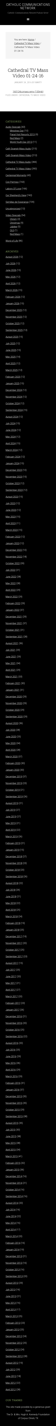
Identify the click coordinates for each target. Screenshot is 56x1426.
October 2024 (13, 403)
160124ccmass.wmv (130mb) (28, 91)
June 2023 (11, 510)
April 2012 (11, 1389)
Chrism (13, 219)
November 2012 (14, 1343)
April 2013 (11, 1309)
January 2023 (12, 543)
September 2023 (14, 490)
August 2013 (12, 1283)
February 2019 (13, 843)
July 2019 (10, 810)
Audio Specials (13, 127)
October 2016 (13, 1029)
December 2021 (14, 616)
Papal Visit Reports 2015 (22, 134)
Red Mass (15, 138)
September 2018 (14, 876)
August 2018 (12, 883)
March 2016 (12, 1076)
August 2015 (12, 1123)
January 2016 (12, 1089)
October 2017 (13, 949)
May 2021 (11, 663)
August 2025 (12, 336)
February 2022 (13, 603)
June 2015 (11, 1136)
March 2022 (12, 596)
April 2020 (11, 750)
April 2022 (11, 590)
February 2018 (13, 923)
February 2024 (13, 456)
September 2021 (14, 636)
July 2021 (10, 650)
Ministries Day (17, 130)
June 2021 (11, 656)
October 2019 (13, 790)
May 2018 (11, 903)
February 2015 (13, 1163)
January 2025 (12, 383)
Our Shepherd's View (16, 195)
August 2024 (12, 416)
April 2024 (11, 443)
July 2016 (10, 1049)
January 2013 (12, 1329)
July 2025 (10, 343)
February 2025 (13, 376)
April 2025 (11, 363)
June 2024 (11, 430)
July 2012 (10, 1369)
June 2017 (11, 976)
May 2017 (11, 983)
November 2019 (14, 783)
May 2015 (11, 1143)
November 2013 (14, 1263)
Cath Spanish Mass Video (18, 155)
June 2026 (11, 270)
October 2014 (13, 1189)
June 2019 (11, 816)
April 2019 (11, 830)
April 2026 (11, 283)
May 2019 (11, 823)
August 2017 (12, 963)
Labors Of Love (13, 188)
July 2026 (10, 263)
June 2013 (11, 1296)
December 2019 (14, 776)
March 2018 (12, 916)
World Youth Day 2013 (21, 142)
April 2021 (11, 670)
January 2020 (12, 770)
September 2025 (14, 330)
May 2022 (11, 583)
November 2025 (14, 316)
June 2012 (11, 1376)
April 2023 (11, 523)
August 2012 (12, 1363)
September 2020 (14, 716)
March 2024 (12, 450)
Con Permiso (12, 182)
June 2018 (11, 896)
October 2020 (13, 710)
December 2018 (14, 856)
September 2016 (14, 1036)
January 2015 (12, 1169)
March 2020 (12, 756)
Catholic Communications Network (28, 6)
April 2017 (11, 989)
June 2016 (11, 1056)
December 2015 (14, 1096)
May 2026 (11, 276)
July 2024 (10, 423)
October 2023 (13, 483)
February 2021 (13, 683)
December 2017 (14, 936)
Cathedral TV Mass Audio (18, 162)
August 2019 (12, 803)
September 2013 (14, 1276)
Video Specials (13, 215)
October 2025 (13, 323)
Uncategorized (13, 208)
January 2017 (12, 1009)
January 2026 (12, 303)
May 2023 (11, 516)
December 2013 (14, 1256)
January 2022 (12, 610)
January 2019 (12, 850)
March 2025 (12, 370)
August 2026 (12, 257)
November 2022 (14, 556)
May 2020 (11, 743)
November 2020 (14, 703)
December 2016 (14, 1016)
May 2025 (11, 356)
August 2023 (12, 496)
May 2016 (11, 1063)
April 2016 (11, 1069)
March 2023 (12, 530)
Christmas (15, 222)
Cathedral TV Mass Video (32, 95)
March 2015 (12, 1156)
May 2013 (11, 1303)
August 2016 (12, 1043)
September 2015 (14, 1116)
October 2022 (13, 563)
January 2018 (12, 929)
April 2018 (11, 909)
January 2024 (12, 463)
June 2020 (11, 736)
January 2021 (12, 690)
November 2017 (14, 943)
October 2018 (13, 869)
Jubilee (13, 226)
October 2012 (13, 1349)
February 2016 (13, 1083)
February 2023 (13, 536)
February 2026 (13, 296)
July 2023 (10, 503)
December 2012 (14, 1336)
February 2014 (13, 1243)
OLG (12, 230)
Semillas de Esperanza (17, 202)
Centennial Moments (16, 175)
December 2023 (14, 470)
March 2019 (12, 836)
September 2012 (14, 1356)
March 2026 (12, 290)
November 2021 (14, 623)
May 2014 (11, 1223)
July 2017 (10, 969)
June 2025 (11, 350)
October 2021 (13, 630)
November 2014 (14, 1183)
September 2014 (14, 1196)
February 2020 (13, 763)
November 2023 (14, 476)
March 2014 (12, 1236)
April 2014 (11, 1229)
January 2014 (12, 1249)
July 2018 (10, 889)
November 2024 (14, 396)
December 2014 (14, 1176)
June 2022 (11, 576)
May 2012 (11, 1383)
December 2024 (14, 390)
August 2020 (12, 723)
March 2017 (12, 996)
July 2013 (10, 1289)
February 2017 (13, 1003)
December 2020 (14, 696)
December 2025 (14, 310)
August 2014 (12, 1203)
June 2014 (11, 1216)
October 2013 (13, 1269)
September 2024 (14, 410)
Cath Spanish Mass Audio (18, 148)
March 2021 (12, 676)
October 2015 (13, 1109)
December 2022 (14, 550)
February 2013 (13, 1323)
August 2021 (12, 643)
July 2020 (10, 730)
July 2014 (10, 1209)
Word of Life (12, 240)
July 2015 (10, 1129)
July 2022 (10, 570)
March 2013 (12, 1316)
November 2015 (14, 1103)
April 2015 (11, 1149)
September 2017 (14, 956)
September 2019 (14, 796)
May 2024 (11, 436)
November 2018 (14, 863)
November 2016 (14, 1023)
